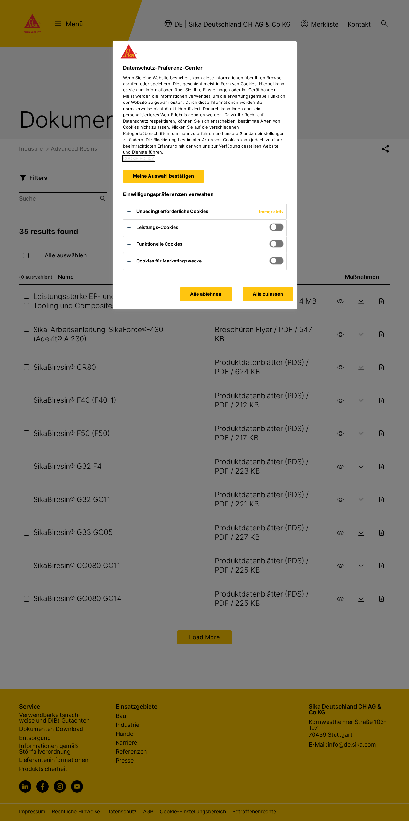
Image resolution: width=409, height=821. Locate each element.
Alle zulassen (268, 294)
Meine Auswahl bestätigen (163, 176)
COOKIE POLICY (138, 158)
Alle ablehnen (206, 294)
